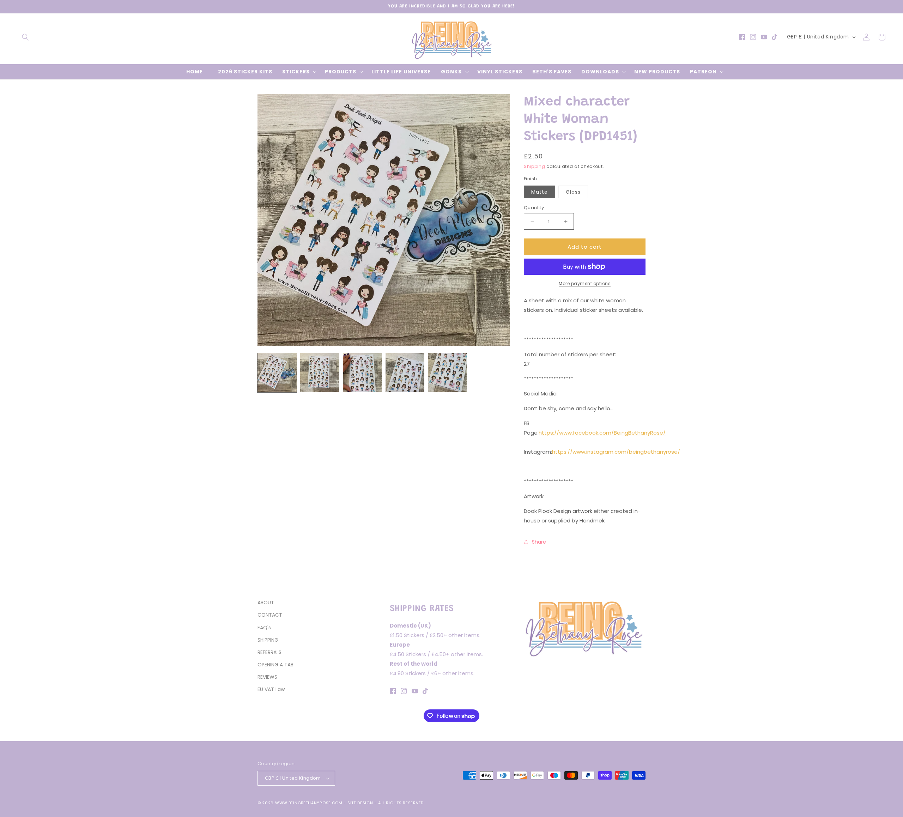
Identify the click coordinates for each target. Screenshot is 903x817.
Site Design (360, 803)
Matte (539, 191)
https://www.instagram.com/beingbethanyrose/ (616, 451)
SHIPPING (267, 639)
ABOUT (265, 602)
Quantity (534, 207)
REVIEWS (267, 676)
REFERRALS (269, 652)
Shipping (534, 166)
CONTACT (269, 614)
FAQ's (264, 627)
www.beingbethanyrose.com (309, 803)
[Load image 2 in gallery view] (319, 372)
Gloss (573, 191)
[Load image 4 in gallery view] (405, 372)
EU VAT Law (271, 689)
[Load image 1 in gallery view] (277, 372)
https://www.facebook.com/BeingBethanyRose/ (602, 432)
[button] (25, 37)
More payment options (585, 283)
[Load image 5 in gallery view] (447, 372)
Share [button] (539, 541)
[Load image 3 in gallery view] (362, 372)
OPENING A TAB (275, 664)
